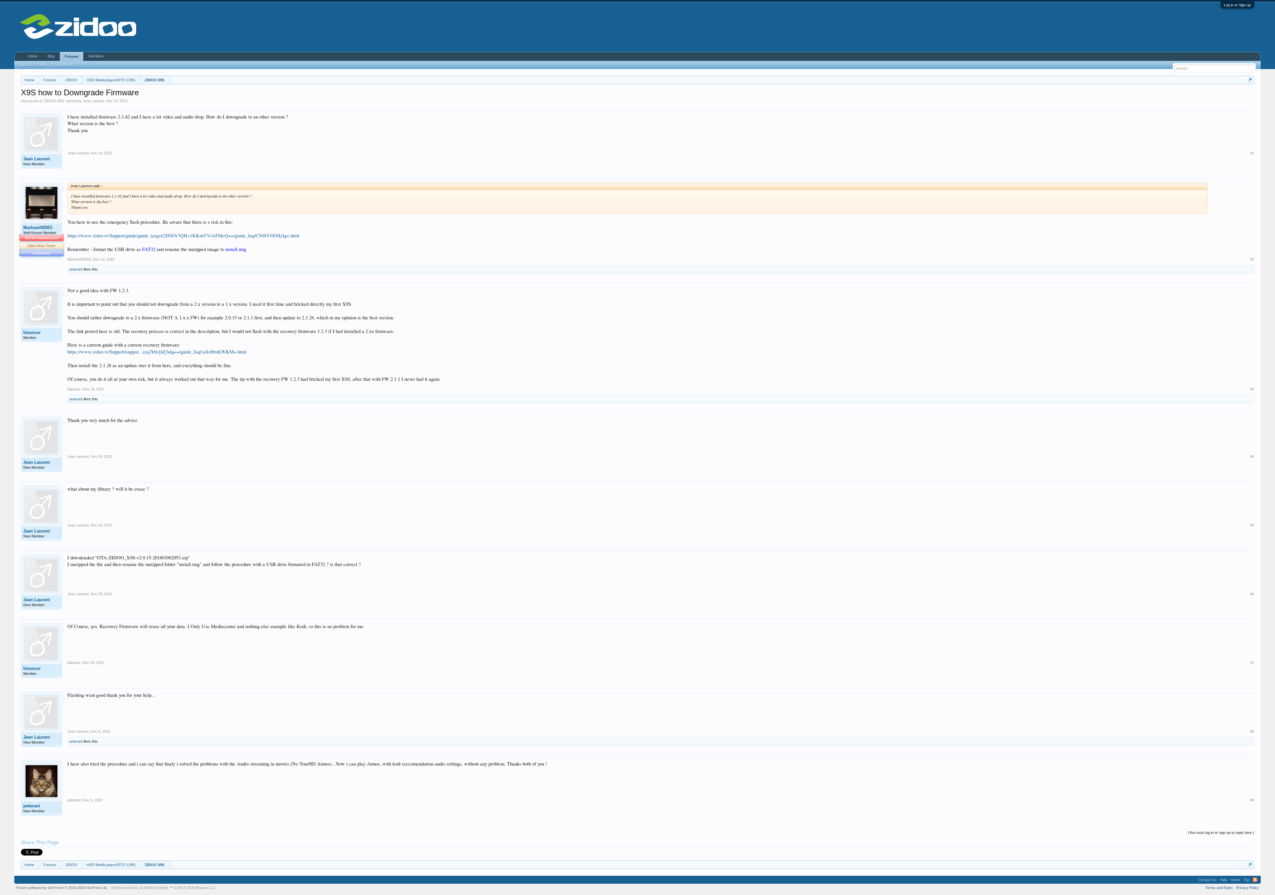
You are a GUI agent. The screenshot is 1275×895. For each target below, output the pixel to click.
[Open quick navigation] (1250, 80)
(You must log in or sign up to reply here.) (1221, 833)
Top (1246, 880)
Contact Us (1207, 880)
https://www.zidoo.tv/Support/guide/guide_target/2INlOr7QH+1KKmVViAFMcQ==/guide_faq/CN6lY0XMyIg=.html (183, 235)
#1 (1252, 153)
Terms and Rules (1219, 888)
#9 (1252, 800)
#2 (1252, 259)
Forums (71, 56)
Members (96, 56)
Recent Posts (63, 65)
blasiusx (32, 332)
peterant (76, 269)
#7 (1252, 663)
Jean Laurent (93, 101)
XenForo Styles (155, 888)
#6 (1252, 594)
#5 (1252, 525)
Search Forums (32, 65)
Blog (50, 56)
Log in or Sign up (1237, 5)
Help (1223, 880)
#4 (1252, 456)
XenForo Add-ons (125, 888)
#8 (1252, 731)
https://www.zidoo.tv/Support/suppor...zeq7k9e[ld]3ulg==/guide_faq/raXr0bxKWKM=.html (156, 352)
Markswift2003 (37, 227)
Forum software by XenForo (62, 888)
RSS (1255, 879)
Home (33, 56)
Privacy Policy (1247, 888)
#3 (1252, 389)
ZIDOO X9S (54, 101)
